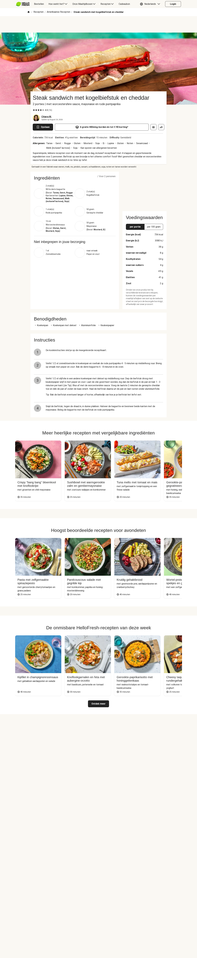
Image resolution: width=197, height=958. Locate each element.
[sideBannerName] (144, 190)
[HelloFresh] (22, 4)
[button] (151, 4)
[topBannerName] (98, 24)
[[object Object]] (153, 127)
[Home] (28, 12)
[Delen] (161, 127)
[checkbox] (34, 110)
